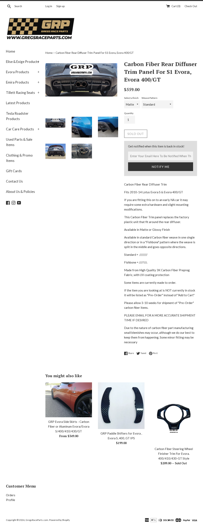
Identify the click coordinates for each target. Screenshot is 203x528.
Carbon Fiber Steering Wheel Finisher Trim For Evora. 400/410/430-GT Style (174, 453)
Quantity (128, 113)
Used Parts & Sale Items (19, 142)
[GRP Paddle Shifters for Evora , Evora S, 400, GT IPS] (121, 405)
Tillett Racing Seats (22, 92)
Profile (10, 500)
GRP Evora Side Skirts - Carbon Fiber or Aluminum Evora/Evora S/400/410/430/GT (68, 426)
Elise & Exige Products (22, 62)
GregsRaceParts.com (37, 519)
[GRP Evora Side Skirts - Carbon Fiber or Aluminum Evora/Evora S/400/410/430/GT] (68, 399)
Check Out (191, 6)
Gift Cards (14, 171)
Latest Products (18, 103)
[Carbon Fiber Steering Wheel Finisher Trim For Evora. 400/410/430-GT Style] (173, 413)
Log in (48, 6)
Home (10, 51)
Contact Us (14, 181)
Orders (10, 495)
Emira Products (22, 82)
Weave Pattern (149, 97)
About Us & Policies (20, 191)
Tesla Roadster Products (17, 116)
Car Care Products (22, 129)
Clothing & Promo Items (19, 158)
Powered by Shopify (59, 519)
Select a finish (131, 97)
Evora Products (22, 72)
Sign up (60, 6)
